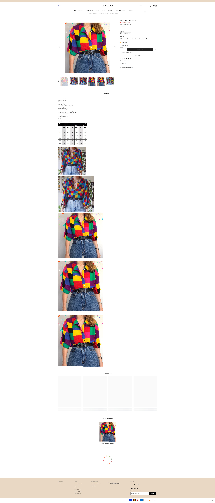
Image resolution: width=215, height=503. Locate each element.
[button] (59, 47)
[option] (87, 46)
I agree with (123, 52)
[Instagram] (134, 484)
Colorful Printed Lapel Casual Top (107, 443)
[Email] (130, 58)
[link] (69, 408)
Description (106, 93)
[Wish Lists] (145, 12)
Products (62, 16)
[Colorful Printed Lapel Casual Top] (107, 431)
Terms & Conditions (129, 52)
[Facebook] (120, 58)
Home (59, 16)
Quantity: (121, 47)
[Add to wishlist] (155, 50)
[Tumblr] (126, 58)
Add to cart (140, 49)
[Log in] (150, 6)
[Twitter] (122, 58)
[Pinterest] (124, 58)
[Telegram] (128, 58)
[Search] (143, 6)
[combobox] (142, 6)
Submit (152, 493)
